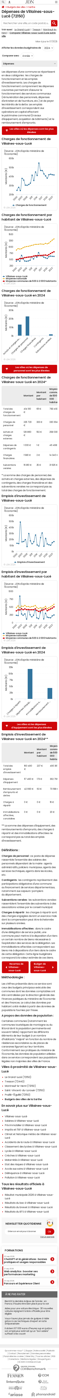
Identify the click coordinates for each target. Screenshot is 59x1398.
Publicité (50, 1351)
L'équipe (28, 1351)
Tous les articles (43, 1356)
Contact (12, 1353)
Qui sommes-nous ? (14, 1351)
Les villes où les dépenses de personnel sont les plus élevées (32, 369)
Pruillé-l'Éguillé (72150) (17, 1094)
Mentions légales (28, 1359)
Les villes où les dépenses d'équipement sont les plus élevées (31, 726)
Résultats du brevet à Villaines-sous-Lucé (29, 1207)
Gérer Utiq (29, 1356)
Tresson (36, 29)
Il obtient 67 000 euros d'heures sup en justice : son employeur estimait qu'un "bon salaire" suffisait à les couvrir (29, 1331)
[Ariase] (16, 1394)
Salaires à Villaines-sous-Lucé (22, 1120)
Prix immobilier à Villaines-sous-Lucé (26, 1125)
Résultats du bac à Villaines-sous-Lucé (27, 1203)
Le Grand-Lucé (22, 29)
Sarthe (31, 7)
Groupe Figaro (44, 1359)
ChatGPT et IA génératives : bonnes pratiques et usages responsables (25, 1259)
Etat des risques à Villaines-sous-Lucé (26, 1164)
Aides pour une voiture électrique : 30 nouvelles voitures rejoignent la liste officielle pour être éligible (29, 1311)
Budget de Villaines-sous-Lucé (40, 967)
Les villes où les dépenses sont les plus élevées (32, 130)
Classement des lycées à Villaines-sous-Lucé (31, 1146)
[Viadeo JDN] (44, 1388)
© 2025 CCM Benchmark (29, 1362)
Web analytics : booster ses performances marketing (21, 1272)
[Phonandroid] (44, 1394)
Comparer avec (10, 56)
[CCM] (44, 1376)
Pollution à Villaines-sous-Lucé (22, 1177)
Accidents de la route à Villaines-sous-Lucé (30, 1142)
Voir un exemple (47, 1237)
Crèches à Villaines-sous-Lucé (22, 1155)
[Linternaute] (16, 1381)
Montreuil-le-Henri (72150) (20, 1086)
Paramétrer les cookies (14, 1356)
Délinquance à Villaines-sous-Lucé (24, 1173)
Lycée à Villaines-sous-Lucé (21, 1151)
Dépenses (8, 64)
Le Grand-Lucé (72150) (18, 1077)
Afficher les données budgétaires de (21, 48)
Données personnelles (41, 1353)
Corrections (14, 1359)
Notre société (39, 1351)
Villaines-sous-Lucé (16, 1116)
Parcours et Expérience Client (22, 1282)
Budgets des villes (16, 7)
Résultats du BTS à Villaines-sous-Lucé (27, 1211)
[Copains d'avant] (16, 1388)
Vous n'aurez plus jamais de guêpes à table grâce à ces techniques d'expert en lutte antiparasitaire (27, 1321)
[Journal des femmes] (16, 1376)
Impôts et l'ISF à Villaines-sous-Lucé (25, 1129)
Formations (14, 1250)
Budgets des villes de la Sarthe (23, 1099)
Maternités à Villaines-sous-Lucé (24, 1160)
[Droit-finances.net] (44, 1382)
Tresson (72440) (15, 1081)
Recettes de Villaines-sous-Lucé (15, 967)
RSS (53, 1356)
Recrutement (23, 1353)
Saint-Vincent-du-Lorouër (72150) (25, 1090)
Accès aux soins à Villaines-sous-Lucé (26, 1168)
